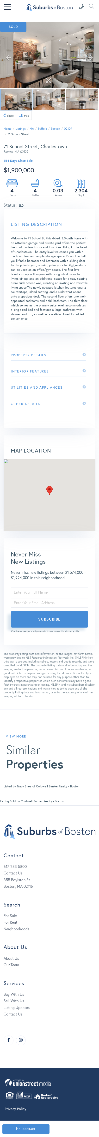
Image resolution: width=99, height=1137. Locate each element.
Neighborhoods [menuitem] (16, 928)
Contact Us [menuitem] (13, 1013)
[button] (49, 490)
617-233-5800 (15, 866)
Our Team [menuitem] (11, 964)
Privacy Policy (15, 1108)
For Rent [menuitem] (10, 922)
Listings (20, 129)
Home (8, 129)
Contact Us (13, 872)
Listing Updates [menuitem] (17, 1007)
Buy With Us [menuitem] (14, 994)
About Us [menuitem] (11, 958)
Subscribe (49, 619)
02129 (68, 129)
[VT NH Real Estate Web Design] (49, 1082)
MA (32, 129)
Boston (55, 129)
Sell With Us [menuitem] (14, 1000)
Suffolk (42, 129)
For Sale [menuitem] (10, 915)
